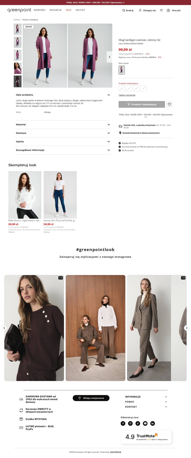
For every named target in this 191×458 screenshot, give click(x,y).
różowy (47, 112)
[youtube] (145, 423)
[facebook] (123, 423)
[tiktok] (137, 423)
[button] (146, 397)
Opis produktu (24, 94)
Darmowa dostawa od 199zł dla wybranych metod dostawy (145, 147)
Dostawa (21, 133)
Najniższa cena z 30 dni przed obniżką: (140, 57)
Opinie (20, 141)
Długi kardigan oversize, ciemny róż (139, 40)
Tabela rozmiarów (127, 95)
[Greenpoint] (19, 10)
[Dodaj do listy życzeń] (169, 104)
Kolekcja (17, 20)
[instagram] (130, 423)
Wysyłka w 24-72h (129, 143)
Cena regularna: (134, 54)
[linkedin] (152, 423)
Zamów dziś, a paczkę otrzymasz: (147, 126)
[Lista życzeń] (161, 10)
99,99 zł (125, 50)
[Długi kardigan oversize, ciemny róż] (18, 29)
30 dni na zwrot (128, 150)
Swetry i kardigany (30, 20)
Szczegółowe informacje (30, 150)
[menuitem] (41, 10)
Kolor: (124, 63)
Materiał (21, 124)
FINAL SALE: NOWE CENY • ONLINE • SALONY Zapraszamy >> (145, 115)
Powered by (104, 452)
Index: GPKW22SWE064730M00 (131, 43)
